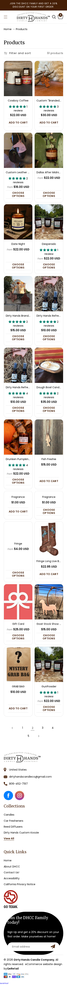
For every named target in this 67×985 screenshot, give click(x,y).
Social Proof (4, 983)
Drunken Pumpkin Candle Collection (18, 459)
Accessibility (12, 878)
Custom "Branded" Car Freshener (48, 101)
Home (8, 29)
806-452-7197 (18, 784)
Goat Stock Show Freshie (48, 624)
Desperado (49, 244)
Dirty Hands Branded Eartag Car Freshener (18, 316)
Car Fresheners (13, 821)
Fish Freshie (49, 459)
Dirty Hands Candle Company (34, 960)
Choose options (18, 194)
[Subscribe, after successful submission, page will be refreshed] (53, 946)
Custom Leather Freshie (18, 172)
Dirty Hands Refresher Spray (48, 316)
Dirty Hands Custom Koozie (21, 832)
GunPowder (49, 686)
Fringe (18, 543)
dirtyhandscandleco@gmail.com (30, 777)
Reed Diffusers (13, 827)
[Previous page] (12, 728)
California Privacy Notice (19, 884)
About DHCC (12, 866)
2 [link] (32, 728)
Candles (9, 815)
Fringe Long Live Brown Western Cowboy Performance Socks (48, 561)
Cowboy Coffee (18, 101)
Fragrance (18, 497)
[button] (54, 17)
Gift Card (18, 624)
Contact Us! (11, 872)
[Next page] (38, 736)
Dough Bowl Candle (48, 387)
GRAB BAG (18, 686)
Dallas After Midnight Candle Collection (48, 172)
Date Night (18, 244)
